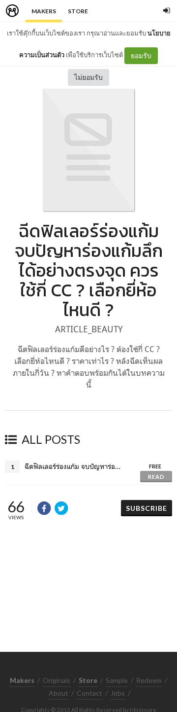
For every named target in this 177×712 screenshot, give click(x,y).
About (58, 693)
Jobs (118, 693)
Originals (56, 680)
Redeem (149, 680)
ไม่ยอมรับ (88, 77)
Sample (117, 680)
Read (156, 476)
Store (78, 11)
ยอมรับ (141, 55)
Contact (89, 693)
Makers (43, 11)
